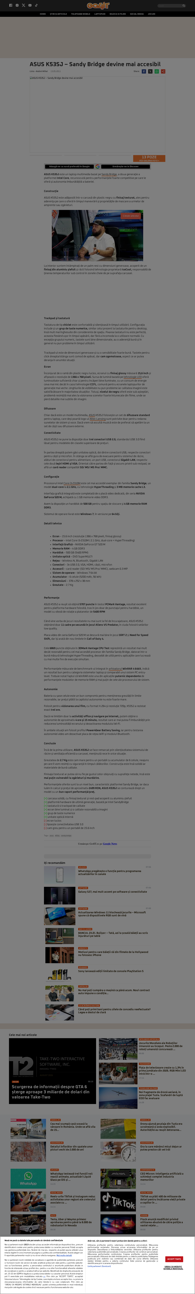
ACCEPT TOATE (174, 1259)
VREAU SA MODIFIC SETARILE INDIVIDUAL (173, 1268)
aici (44, 1276)
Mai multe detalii (64, 1256)
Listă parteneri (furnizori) (99, 1266)
